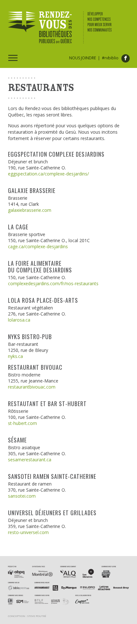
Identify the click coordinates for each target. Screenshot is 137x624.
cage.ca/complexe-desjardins (38, 246)
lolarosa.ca (19, 320)
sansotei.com (22, 496)
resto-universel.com (28, 532)
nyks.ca (15, 356)
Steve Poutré (36, 616)
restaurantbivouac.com (31, 387)
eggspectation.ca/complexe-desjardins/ (48, 174)
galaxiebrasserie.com (29, 210)
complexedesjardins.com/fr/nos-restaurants (53, 283)
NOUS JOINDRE (82, 58)
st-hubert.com (22, 423)
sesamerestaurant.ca (29, 460)
